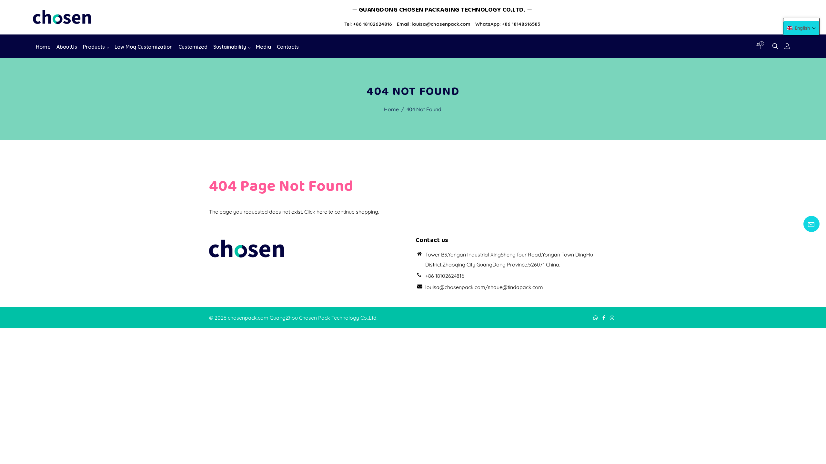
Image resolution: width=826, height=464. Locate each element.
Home (391, 109)
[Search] (775, 47)
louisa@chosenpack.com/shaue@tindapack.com (484, 287)
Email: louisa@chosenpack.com (433, 24)
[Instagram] (613, 317)
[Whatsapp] (596, 317)
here (322, 211)
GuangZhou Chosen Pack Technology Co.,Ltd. (324, 317)
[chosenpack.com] (62, 17)
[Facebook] (604, 317)
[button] (801, 28)
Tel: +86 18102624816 (368, 24)
